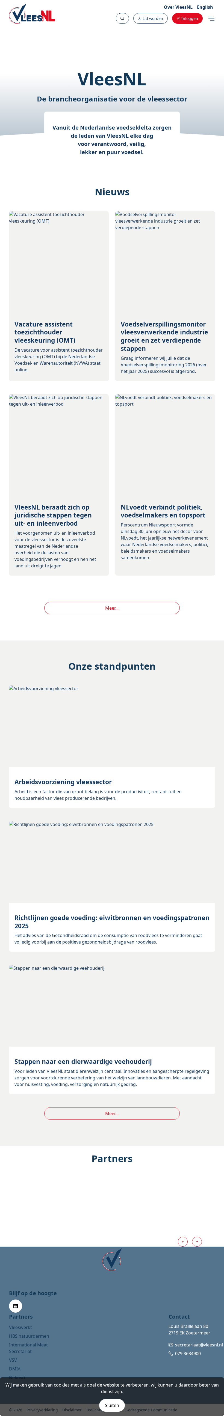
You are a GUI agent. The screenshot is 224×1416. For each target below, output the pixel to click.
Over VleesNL (178, 7)
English (205, 7)
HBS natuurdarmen (29, 1336)
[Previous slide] (183, 1242)
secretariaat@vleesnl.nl (199, 1345)
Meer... (112, 608)
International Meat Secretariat (28, 1348)
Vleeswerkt (20, 1327)
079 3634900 (188, 1354)
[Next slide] (197, 1242)
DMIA (14, 1369)
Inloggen (189, 18)
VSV (13, 1360)
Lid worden (153, 18)
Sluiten (112, 1405)
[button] (122, 18)
